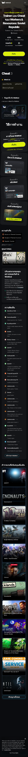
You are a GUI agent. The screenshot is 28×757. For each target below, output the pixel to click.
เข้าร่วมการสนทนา (12, 455)
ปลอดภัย (8, 43)
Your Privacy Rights (14, 752)
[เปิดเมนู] (25, 2)
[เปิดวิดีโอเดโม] (14, 112)
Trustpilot (20, 287)
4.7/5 (9, 37)
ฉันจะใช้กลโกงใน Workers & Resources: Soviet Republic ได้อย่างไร (14, 292)
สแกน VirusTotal (9, 45)
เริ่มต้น (14, 54)
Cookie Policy (7, 750)
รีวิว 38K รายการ (8, 39)
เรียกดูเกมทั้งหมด (14, 697)
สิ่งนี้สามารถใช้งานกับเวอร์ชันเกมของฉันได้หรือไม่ (14, 298)
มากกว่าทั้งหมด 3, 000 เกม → (14, 13)
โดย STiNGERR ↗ (19, 45)
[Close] (25, 739)
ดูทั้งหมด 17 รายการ (6, 244)
